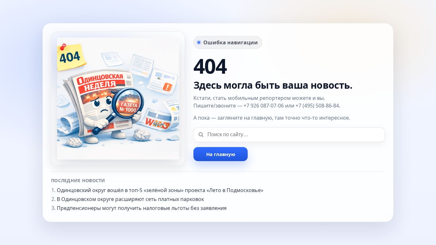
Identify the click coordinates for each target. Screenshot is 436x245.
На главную (220, 154)
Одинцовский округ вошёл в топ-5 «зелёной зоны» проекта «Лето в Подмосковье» (160, 190)
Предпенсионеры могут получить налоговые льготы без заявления (142, 208)
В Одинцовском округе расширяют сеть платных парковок (130, 199)
